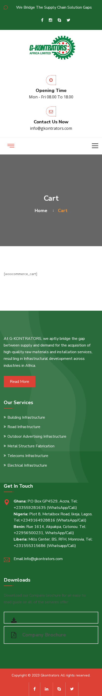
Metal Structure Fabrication (30, 446)
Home (42, 211)
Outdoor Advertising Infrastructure (36, 436)
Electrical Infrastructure (27, 465)
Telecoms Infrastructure (27, 455)
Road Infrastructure (23, 426)
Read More (19, 381)
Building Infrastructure (26, 417)
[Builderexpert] (51, 46)
